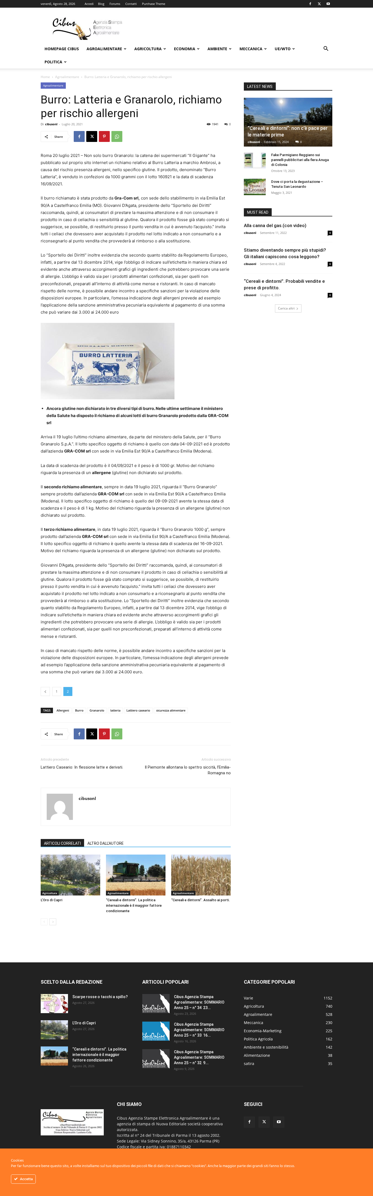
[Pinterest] (104, 136)
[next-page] (52, 921)
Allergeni (63, 710)
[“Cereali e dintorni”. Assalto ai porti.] (201, 875)
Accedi (89, 4)
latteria (115, 710)
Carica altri (286, 308)
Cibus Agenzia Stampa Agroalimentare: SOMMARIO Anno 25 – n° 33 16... (199, 1029)
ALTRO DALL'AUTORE (105, 843)
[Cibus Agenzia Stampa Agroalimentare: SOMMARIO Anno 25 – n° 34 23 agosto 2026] (156, 1003)
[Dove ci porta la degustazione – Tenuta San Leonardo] (255, 187)
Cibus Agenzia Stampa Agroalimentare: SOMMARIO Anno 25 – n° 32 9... (199, 1057)
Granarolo (97, 710)
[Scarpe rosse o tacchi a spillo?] (54, 1003)
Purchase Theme (153, 4)
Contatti (131, 4)
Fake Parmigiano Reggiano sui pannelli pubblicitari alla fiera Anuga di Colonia (300, 160)
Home (45, 77)
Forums (114, 4)
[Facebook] (310, 4)
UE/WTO (283, 48)
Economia (184, 48)
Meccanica (250, 48)
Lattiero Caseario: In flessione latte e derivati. (82, 767)
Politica (53, 61)
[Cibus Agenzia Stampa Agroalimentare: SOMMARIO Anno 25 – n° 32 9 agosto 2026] (156, 1058)
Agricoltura (148, 48)
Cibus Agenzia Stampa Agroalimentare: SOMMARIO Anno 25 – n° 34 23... (199, 1002)
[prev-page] (44, 921)
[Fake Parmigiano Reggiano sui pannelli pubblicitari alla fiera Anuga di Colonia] (255, 160)
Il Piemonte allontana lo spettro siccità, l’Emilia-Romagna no (188, 770)
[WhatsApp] (116, 136)
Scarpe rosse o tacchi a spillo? (100, 997)
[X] (319, 4)
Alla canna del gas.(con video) (275, 225)
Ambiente (217, 48)
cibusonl (51, 124)
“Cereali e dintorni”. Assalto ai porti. (200, 900)
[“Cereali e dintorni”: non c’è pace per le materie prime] (288, 122)
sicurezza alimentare (170, 710)
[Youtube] (328, 4)
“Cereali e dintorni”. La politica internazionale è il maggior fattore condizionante (134, 905)
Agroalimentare (104, 48)
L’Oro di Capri (51, 900)
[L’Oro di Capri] (70, 875)
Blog (101, 4)
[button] (325, 49)
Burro (79, 710)
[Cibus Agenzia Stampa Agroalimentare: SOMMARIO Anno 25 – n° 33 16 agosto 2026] (156, 1031)
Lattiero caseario (138, 710)
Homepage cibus (62, 48)
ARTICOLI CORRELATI (62, 843)
